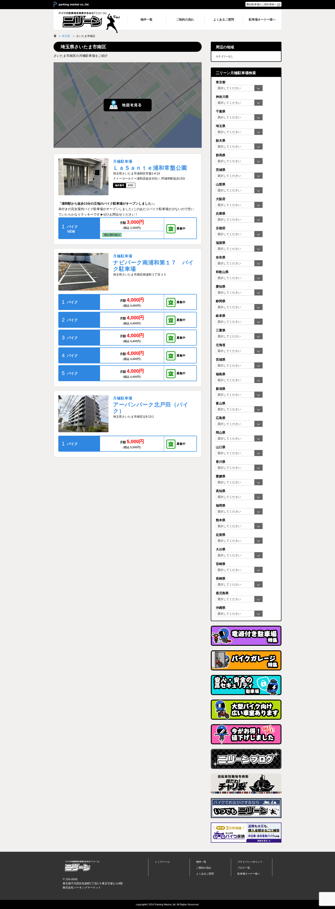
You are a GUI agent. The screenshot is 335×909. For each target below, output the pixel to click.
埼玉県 (66, 36)
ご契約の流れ (203, 867)
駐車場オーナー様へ (248, 873)
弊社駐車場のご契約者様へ (262, 4)
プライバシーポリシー (250, 861)
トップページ (162, 861)
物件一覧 (201, 861)
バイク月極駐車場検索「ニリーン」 (82, 866)
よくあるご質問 (205, 873)
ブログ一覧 (243, 867)
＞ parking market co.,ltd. (71, 5)
